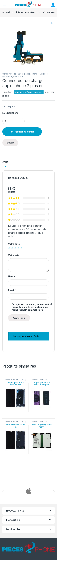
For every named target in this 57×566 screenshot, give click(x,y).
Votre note (14, 244)
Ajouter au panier (24, 131)
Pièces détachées (25, 12)
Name (12, 276)
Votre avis (13, 255)
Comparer (11, 106)
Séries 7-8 (18, 76)
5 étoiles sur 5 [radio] (21, 248)
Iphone (27, 74)
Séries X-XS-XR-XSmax (15, 380)
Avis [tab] (5, 162)
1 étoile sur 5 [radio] (9, 248)
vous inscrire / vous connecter (28, 92)
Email (12, 290)
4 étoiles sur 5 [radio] (18, 248)
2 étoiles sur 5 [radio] (12, 248)
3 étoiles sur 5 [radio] (15, 248)
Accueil (6, 12)
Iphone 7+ (35, 74)
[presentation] (54, 491)
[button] (52, 23)
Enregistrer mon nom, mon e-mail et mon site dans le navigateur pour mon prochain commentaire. (32, 307)
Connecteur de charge (12, 74)
